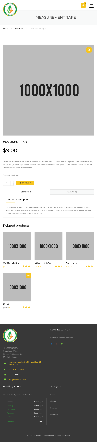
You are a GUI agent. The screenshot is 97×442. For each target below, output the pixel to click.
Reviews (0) (72, 192)
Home (5, 28)
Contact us (54, 414)
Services (53, 408)
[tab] (26, 191)
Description (26, 192)
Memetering (65, 435)
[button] (89, 50)
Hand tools (19, 28)
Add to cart (25, 183)
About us (53, 401)
